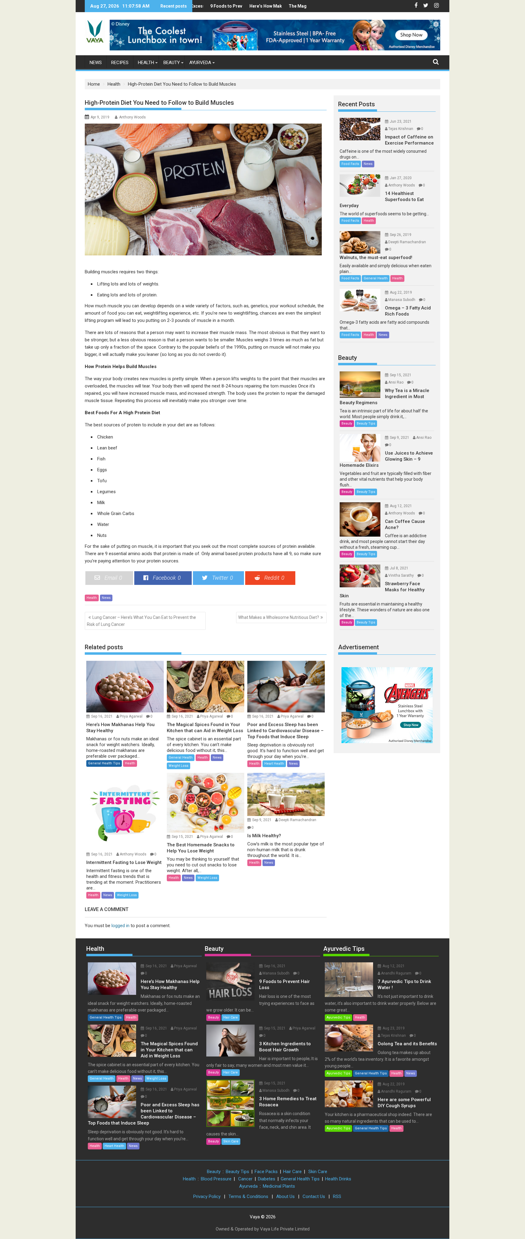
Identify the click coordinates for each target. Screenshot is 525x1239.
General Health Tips (104, 763)
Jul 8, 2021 (399, 568)
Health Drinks (338, 1179)
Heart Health (274, 764)
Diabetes (266, 1179)
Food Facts (350, 164)
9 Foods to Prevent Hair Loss (215, 6)
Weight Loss (178, 766)
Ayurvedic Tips (344, 948)
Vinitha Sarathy (401, 575)
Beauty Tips (366, 423)
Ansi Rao (395, 382)
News (96, 62)
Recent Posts (356, 104)
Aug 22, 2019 (401, 292)
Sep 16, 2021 (102, 716)
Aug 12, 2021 (401, 506)
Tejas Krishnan (400, 129)
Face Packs (266, 1171)
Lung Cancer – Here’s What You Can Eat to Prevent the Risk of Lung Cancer (141, 620)
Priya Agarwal (131, 716)
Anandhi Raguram (396, 973)
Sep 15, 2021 (182, 837)
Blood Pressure (216, 1179)
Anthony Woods (132, 117)
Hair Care (230, 1017)
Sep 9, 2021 (262, 820)
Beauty (171, 62)
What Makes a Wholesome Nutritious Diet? (278, 617)
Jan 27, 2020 (401, 178)
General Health (181, 757)
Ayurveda (200, 62)
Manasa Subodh (401, 300)
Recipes (120, 62)
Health (146, 62)
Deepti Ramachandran (297, 820)
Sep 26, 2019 (400, 235)
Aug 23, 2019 (394, 1028)
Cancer (245, 1179)
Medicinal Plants (279, 1186)
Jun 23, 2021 (401, 121)
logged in (120, 925)
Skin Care (230, 1141)
